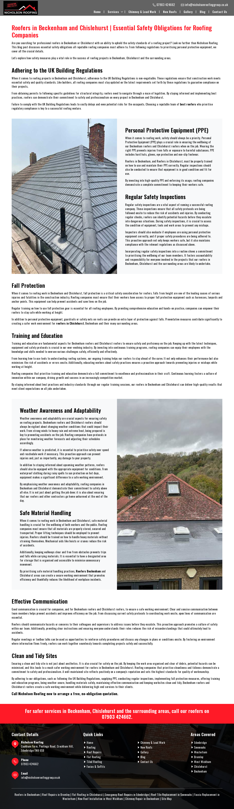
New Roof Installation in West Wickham (100, 799)
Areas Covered (203, 734)
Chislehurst (200, 766)
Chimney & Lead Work (142, 12)
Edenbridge (200, 743)
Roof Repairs (94, 752)
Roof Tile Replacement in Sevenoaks (171, 795)
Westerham (200, 752)
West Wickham (202, 762)
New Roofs (170, 12)
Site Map (166, 799)
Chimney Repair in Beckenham (142, 799)
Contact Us (219, 12)
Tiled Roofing (94, 762)
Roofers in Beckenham (27, 795)
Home (97, 12)
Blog (203, 12)
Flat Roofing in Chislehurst (87, 795)
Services (113, 12)
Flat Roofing (94, 757)
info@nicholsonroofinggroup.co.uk (40, 777)
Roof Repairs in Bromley (56, 795)
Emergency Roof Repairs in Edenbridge (127, 795)
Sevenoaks (200, 747)
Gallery (188, 12)
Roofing (91, 747)
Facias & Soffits (96, 766)
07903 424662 (116, 717)
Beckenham (200, 771)
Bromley (198, 757)
